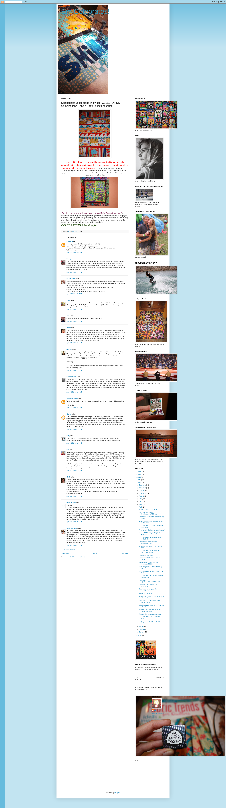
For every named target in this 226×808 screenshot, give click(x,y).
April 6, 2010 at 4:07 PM (74, 429)
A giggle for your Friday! (146, 555)
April (140, 507)
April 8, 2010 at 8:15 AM (74, 545)
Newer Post (65, 553)
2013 (139, 474)
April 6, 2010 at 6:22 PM (74, 496)
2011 (139, 480)
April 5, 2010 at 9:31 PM (74, 272)
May (140, 504)
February (142, 629)
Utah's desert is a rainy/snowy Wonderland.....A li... (148, 542)
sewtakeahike (71, 502)
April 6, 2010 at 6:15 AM (74, 321)
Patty (68, 436)
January (142, 632)
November (142, 488)
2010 (139, 483)
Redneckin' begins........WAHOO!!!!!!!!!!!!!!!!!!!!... (150, 581)
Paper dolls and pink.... (146, 593)
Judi (68, 316)
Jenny (69, 328)
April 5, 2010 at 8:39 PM (74, 253)
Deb (68, 449)
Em (155, 710)
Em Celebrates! (85, 11)
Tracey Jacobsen (72, 398)
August (141, 496)
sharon (69, 414)
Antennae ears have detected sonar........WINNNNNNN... (148, 563)
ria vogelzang (71, 278)
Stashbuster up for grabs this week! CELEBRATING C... (150, 589)
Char (68, 300)
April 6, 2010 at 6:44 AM (74, 343)
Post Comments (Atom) (77, 557)
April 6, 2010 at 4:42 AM (74, 309)
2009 (139, 635)
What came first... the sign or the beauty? (152, 530)
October (142, 490)
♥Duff (68, 477)
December (142, 485)
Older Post (124, 553)
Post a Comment (69, 549)
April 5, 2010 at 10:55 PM (75, 294)
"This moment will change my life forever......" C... (149, 558)
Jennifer (69, 349)
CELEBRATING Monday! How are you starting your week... (151, 572)
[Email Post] (81, 231)
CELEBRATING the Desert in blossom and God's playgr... (151, 576)
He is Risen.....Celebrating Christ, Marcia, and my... (149, 601)
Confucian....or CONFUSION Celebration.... (148, 585)
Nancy (69, 259)
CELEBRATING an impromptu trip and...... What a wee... (149, 551)
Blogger (116, 793)
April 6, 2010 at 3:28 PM (74, 408)
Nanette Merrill (71, 377)
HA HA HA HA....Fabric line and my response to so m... (150, 610)
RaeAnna (70, 241)
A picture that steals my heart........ (149, 509)
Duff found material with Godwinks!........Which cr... (148, 513)
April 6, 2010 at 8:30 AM (74, 392)
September (143, 493)
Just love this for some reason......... (150, 614)
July (140, 499)
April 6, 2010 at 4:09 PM (74, 443)
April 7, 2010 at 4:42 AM (74, 522)
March (141, 626)
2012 (139, 477)
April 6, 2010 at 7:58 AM (74, 370)
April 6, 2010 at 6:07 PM (74, 470)
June (141, 501)
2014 (139, 471)
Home (95, 553)
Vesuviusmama (72, 528)
